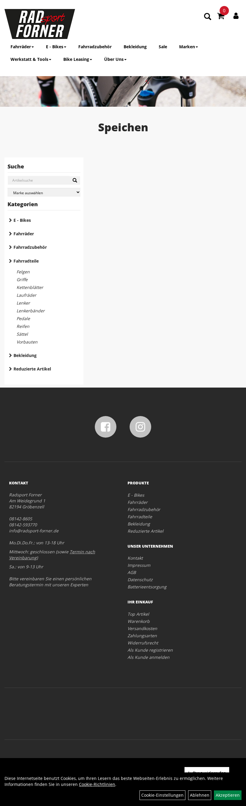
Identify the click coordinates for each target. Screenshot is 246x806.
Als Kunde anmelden (149, 657)
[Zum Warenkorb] (220, 16)
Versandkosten (142, 628)
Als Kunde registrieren (150, 650)
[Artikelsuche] (207, 17)
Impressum (139, 565)
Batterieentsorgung (147, 587)
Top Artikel (138, 614)
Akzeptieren (228, 795)
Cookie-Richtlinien (97, 784)
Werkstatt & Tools (29, 59)
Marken (187, 46)
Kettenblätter (29, 287)
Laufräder (26, 295)
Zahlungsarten (142, 635)
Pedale (23, 318)
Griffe (22, 279)
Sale (163, 46)
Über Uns (114, 59)
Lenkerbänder (30, 311)
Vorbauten (27, 342)
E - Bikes (54, 46)
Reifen (22, 326)
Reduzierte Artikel (32, 369)
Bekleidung (135, 46)
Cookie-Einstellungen (162, 795)
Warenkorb (139, 621)
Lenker (23, 303)
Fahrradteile (26, 261)
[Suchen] (75, 180)
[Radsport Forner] (39, 24)
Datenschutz (140, 579)
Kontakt (135, 558)
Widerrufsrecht (143, 643)
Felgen (23, 272)
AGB (132, 572)
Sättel (22, 334)
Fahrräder (20, 46)
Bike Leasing (76, 59)
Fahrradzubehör (95, 46)
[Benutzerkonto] (236, 15)
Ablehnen (199, 795)
